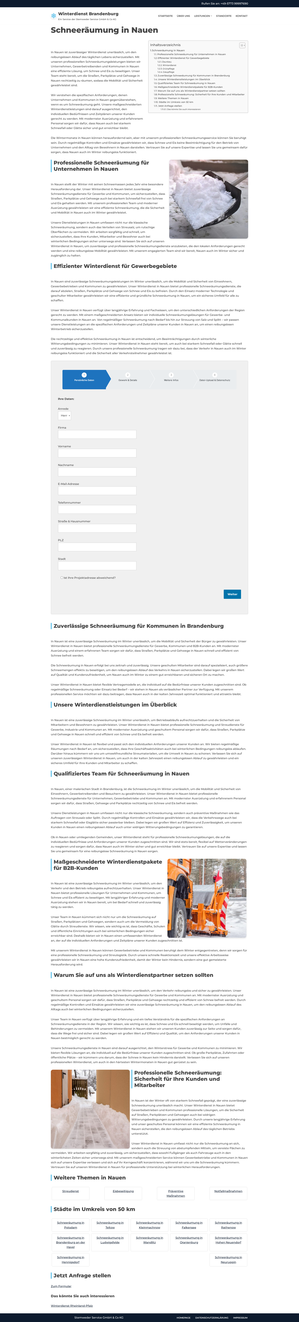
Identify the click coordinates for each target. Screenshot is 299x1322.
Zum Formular (61, 1286)
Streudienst (70, 1191)
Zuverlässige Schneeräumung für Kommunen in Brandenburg (194, 75)
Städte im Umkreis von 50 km (176, 102)
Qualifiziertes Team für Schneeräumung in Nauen (186, 83)
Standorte (224, 15)
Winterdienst (169, 65)
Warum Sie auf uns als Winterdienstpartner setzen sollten (191, 90)
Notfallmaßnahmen (228, 1191)
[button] (211, 15)
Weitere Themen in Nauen (173, 98)
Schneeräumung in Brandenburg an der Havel (70, 1242)
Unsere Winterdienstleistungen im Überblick (184, 79)
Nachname (66, 465)
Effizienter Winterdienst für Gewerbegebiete (183, 58)
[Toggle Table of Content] (240, 45)
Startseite (165, 15)
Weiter (232, 594)
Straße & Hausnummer (74, 521)
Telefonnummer (69, 502)
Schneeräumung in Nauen (168, 50)
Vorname (64, 446)
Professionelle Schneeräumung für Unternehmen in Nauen (191, 54)
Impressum (240, 1317)
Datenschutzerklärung (211, 1317)
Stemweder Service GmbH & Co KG (98, 1317)
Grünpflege (168, 69)
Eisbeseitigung (123, 1191)
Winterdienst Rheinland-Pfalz (72, 1305)
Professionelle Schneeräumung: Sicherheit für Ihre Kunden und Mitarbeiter (201, 94)
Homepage (184, 1317)
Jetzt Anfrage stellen (170, 105)
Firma (62, 427)
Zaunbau (166, 62)
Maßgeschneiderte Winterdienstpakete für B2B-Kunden (190, 87)
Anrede (63, 408)
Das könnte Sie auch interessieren (184, 109)
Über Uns (183, 15)
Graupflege (168, 72)
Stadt (62, 559)
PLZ (61, 540)
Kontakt (241, 15)
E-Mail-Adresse (68, 484)
